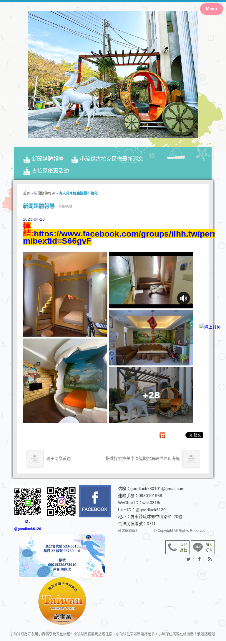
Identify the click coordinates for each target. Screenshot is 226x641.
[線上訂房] (210, 327)
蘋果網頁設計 (128, 531)
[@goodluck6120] (203, 547)
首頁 (26, 193)
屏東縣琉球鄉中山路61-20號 (156, 516)
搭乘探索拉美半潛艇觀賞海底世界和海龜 (143, 458)
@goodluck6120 (150, 509)
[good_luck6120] (61, 501)
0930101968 (150, 495)
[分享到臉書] (199, 559)
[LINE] (210, 344)
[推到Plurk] (165, 435)
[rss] (210, 559)
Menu (211, 8)
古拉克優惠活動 (50, 171)
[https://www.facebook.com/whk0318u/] (95, 501)
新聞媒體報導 (48, 159)
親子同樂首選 (58, 458)
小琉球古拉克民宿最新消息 (111, 159)
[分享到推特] (188, 559)
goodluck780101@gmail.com (157, 488)
